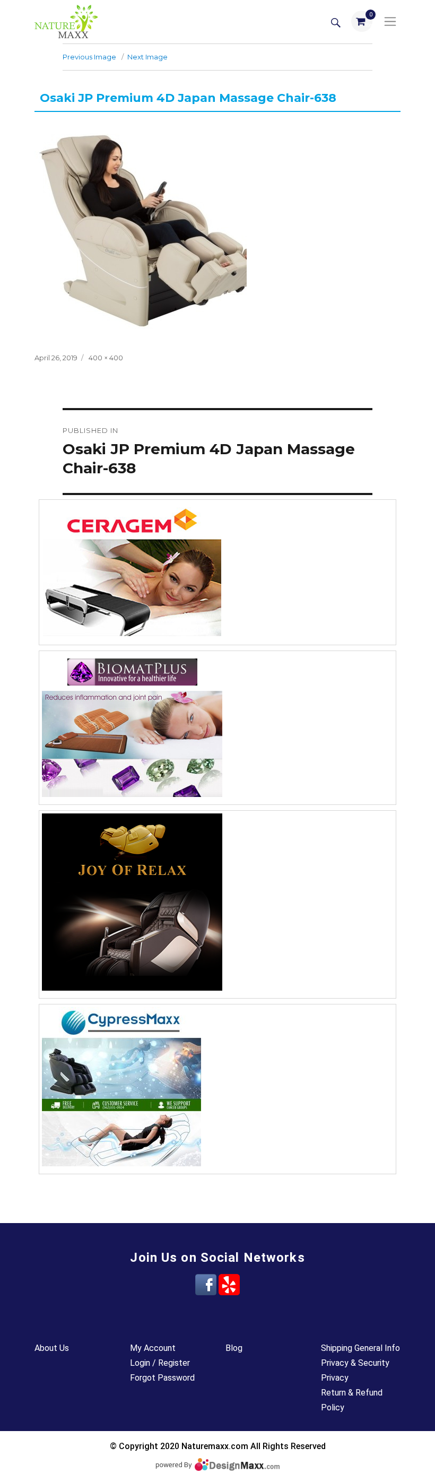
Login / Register (160, 1363)
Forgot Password (162, 1378)
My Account (153, 1348)
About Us (51, 1348)
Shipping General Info (360, 1348)
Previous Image (89, 57)
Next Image (147, 57)
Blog (233, 1348)
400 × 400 (106, 357)
